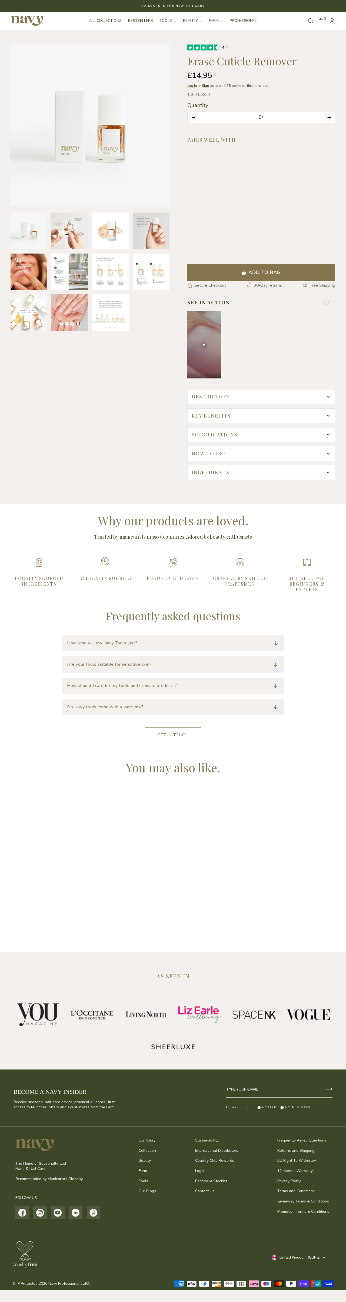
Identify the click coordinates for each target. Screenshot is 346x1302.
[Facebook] (22, 1212)
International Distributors (216, 1150)
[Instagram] (40, 1212)
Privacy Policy (289, 1181)
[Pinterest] (94, 1212)
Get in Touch (172, 735)
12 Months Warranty (295, 1170)
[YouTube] (58, 1212)
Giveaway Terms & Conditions (303, 1201)
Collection (147, 1150)
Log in (192, 85)
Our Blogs (147, 1191)
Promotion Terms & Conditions (303, 1211)
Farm (214, 20)
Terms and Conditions (296, 1191)
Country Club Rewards (214, 1160)
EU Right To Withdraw (296, 1160)
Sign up (208, 85)
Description (210, 396)
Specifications (215, 434)
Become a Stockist (211, 1181)
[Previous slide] (326, 302)
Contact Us (204, 1191)
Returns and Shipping (295, 1150)
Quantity (197, 105)
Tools (166, 20)
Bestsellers (140, 20)
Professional (243, 20)
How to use (209, 453)
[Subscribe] (329, 1089)
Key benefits (211, 415)
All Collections (105, 20)
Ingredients (210, 472)
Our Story (147, 1140)
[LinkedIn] (76, 1212)
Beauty (191, 20)
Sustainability (206, 1140)
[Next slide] (332, 302)
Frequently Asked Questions (301, 1140)
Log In (200, 1170)
